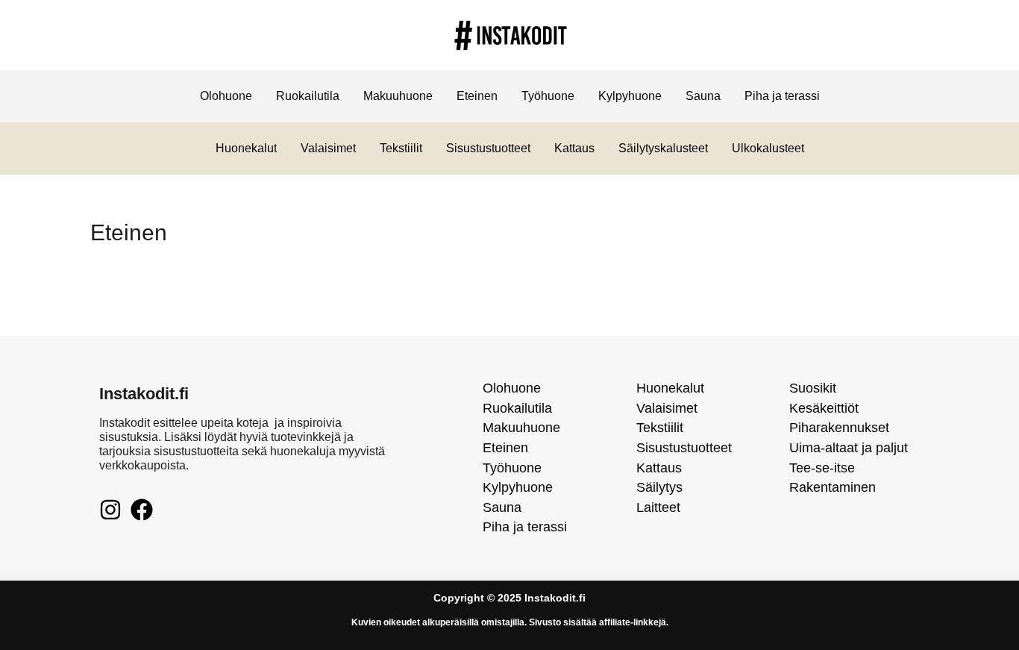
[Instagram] (110, 510)
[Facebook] (142, 510)
